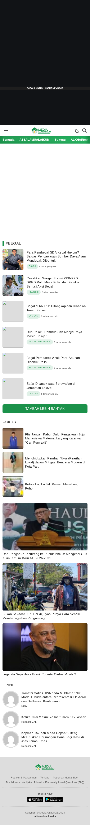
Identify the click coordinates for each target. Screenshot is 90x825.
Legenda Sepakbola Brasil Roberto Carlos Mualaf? (39, 674)
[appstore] (35, 801)
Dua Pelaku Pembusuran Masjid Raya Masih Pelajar (54, 334)
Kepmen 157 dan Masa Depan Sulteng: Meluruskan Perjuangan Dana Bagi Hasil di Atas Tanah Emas (52, 737)
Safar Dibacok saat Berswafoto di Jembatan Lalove (51, 386)
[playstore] (54, 801)
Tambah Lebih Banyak (45, 408)
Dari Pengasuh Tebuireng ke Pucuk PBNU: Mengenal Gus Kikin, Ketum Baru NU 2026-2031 (45, 556)
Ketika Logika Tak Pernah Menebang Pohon (51, 486)
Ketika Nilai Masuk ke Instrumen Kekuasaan (53, 717)
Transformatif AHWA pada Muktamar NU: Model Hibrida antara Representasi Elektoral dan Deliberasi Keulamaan (53, 697)
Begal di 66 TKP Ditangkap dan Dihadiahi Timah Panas (56, 308)
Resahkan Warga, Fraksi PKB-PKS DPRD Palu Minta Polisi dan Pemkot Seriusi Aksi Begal (53, 282)
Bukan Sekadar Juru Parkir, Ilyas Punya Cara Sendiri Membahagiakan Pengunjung (41, 616)
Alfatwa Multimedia (45, 816)
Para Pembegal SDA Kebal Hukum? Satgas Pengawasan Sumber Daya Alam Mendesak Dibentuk (56, 256)
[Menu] (6, 130)
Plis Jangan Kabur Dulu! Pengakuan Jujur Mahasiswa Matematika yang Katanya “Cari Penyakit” (55, 438)
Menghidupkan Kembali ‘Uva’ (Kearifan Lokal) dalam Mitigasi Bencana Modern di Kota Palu (55, 462)
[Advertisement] (45, 45)
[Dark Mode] (77, 130)
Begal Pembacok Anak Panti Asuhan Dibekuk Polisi (53, 360)
